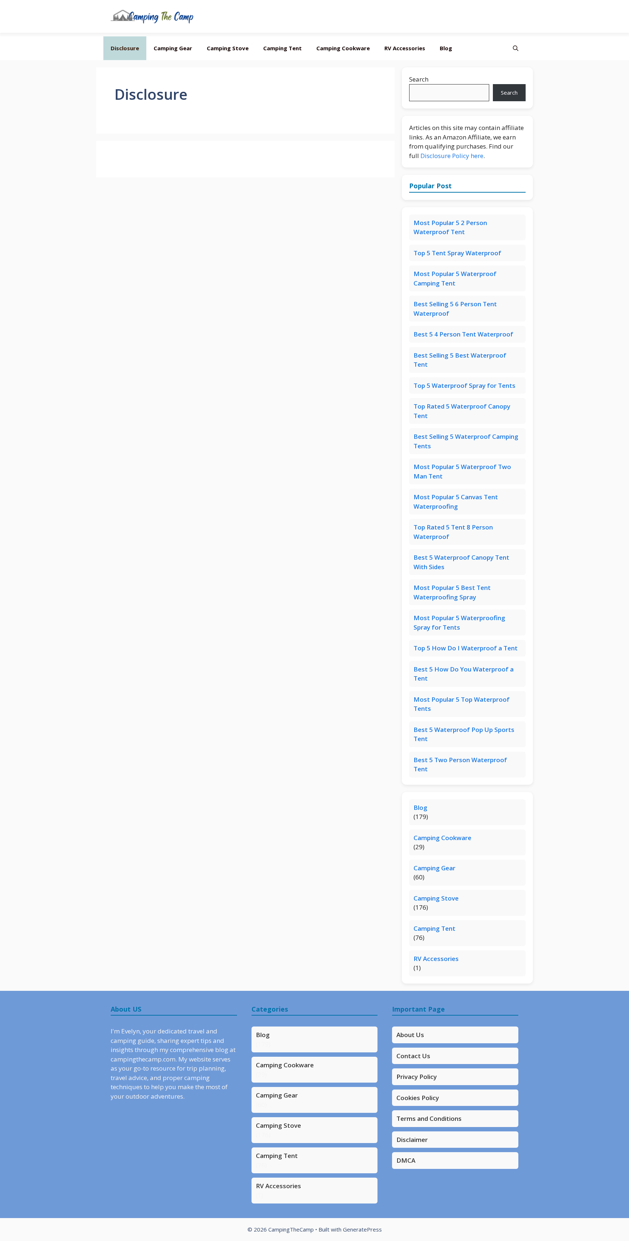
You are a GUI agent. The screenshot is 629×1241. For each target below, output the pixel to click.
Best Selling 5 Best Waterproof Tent (460, 360)
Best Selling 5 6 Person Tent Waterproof (455, 309)
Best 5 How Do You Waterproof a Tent (464, 674)
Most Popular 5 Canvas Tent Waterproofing (456, 502)
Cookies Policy (417, 1098)
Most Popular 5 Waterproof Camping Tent (455, 278)
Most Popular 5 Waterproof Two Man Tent (462, 471)
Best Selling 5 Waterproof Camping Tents (466, 441)
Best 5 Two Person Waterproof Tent (460, 764)
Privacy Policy (416, 1076)
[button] (516, 48)
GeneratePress (362, 1229)
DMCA (405, 1160)
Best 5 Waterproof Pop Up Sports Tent (464, 734)
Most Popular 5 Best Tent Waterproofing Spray (452, 592)
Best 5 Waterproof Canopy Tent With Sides (461, 562)
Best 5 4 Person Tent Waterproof (463, 334)
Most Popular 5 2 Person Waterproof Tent (450, 227)
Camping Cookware (343, 48)
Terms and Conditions (429, 1118)
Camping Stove (228, 48)
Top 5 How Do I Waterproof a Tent (466, 648)
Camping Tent (282, 48)
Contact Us (413, 1056)
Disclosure (125, 48)
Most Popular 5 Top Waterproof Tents (462, 704)
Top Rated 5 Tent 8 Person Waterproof (453, 532)
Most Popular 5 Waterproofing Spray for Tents (459, 622)
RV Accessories (404, 48)
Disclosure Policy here (451, 155)
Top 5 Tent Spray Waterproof (457, 253)
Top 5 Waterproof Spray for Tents (464, 385)
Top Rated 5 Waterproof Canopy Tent (462, 411)
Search (418, 79)
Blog (446, 48)
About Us (410, 1035)
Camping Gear (173, 48)
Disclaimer (412, 1139)
